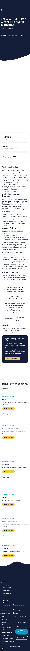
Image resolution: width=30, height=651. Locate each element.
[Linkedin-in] (2, 596)
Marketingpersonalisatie (8, 396)
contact (17, 351)
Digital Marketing (7, 28)
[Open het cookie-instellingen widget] (2, 648)
